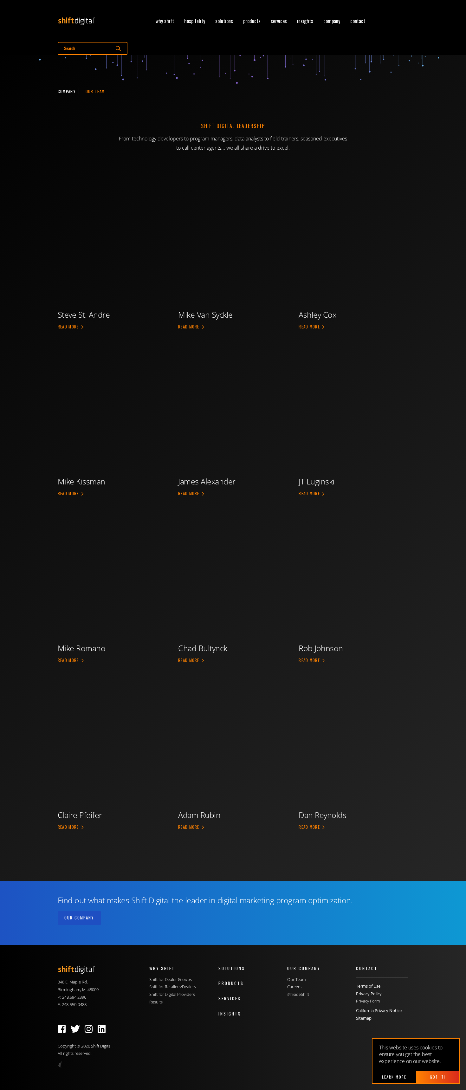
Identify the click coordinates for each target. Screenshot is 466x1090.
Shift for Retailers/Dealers (172, 986)
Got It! (437, 1077)
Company (331, 21)
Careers (294, 986)
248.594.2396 (74, 997)
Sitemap (364, 1018)
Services (279, 21)
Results (156, 1002)
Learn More (394, 1077)
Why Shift (165, 21)
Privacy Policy (369, 993)
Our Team (296, 979)
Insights (305, 21)
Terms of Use (368, 986)
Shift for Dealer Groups (170, 979)
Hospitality (194, 21)
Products (252, 21)
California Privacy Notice (379, 1010)
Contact (357, 21)
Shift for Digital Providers (172, 994)
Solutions (224, 21)
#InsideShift (298, 994)
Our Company (79, 918)
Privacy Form (368, 1001)
